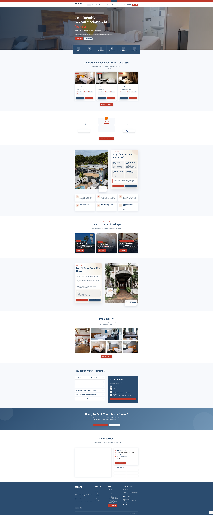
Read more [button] (108, 130)
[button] (84, 130)
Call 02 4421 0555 (115, 425)
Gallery (113, 4)
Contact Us (98, 500)
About (104, 4)
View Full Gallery (106, 356)
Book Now (135, 4)
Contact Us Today (123, 399)
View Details (80, 97)
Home (89, 4)
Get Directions (120, 462)
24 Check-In (98, 4)
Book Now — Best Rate (101, 425)
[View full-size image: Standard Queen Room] (98, 347)
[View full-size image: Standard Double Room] (114, 347)
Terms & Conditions (132, 513)
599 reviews (108, 134)
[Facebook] (76, 508)
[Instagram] (78, 508)
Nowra (108, 4)
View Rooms (89, 38)
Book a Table (82, 299)
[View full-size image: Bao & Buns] (82, 340)
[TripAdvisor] (81, 508)
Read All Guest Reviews (106, 138)
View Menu (94, 299)
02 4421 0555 (131, 186)
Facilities (97, 497)
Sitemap (137, 513)
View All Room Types (106, 104)
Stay (93, 4)
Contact (118, 4)
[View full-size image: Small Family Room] (106, 334)
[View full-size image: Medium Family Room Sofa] (130, 334)
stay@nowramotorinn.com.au (118, 388)
